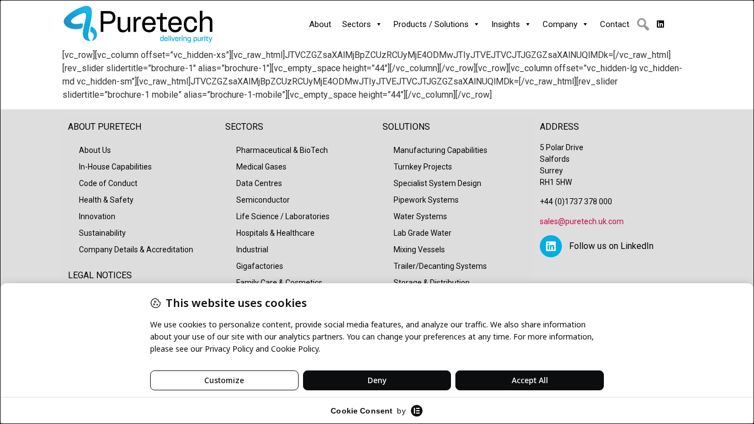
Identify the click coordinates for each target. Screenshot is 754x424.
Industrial (252, 249)
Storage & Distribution (432, 282)
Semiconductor (263, 199)
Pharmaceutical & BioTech (282, 150)
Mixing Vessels (419, 249)
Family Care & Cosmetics (279, 282)
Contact (614, 24)
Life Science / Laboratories (283, 216)
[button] (643, 24)
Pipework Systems (426, 199)
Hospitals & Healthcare (275, 233)
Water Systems (420, 216)
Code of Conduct (108, 183)
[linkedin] (660, 24)
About (320, 24)
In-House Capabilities (115, 166)
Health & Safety (106, 199)
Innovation (97, 216)
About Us (95, 150)
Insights (505, 24)
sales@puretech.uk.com (582, 221)
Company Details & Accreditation (136, 249)
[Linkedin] (551, 246)
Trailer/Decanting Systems (440, 266)
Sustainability (102, 233)
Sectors (356, 24)
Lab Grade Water (423, 233)
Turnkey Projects (423, 166)
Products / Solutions (431, 24)
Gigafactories (259, 266)
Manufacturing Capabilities (440, 150)
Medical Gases (261, 166)
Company (560, 24)
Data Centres (259, 183)
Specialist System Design (437, 183)
